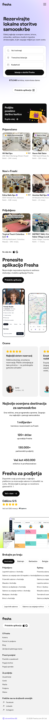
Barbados (33, 561)
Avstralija (8, 561)
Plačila (4, 684)
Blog (4, 645)
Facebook (9, 702)
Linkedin (9, 706)
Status (4, 692)
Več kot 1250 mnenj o (10, 508)
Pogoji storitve (7, 663)
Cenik (4, 681)
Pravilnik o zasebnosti (10, 659)
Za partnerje (6, 677)
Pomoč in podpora (9, 641)
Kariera (5, 637)
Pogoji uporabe (7, 667)
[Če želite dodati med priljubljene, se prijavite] (27, 135)
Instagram (10, 710)
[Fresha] (6, 4)
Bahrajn (20, 561)
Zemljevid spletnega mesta (12, 649)
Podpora (5, 688)
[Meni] (45, 4)
